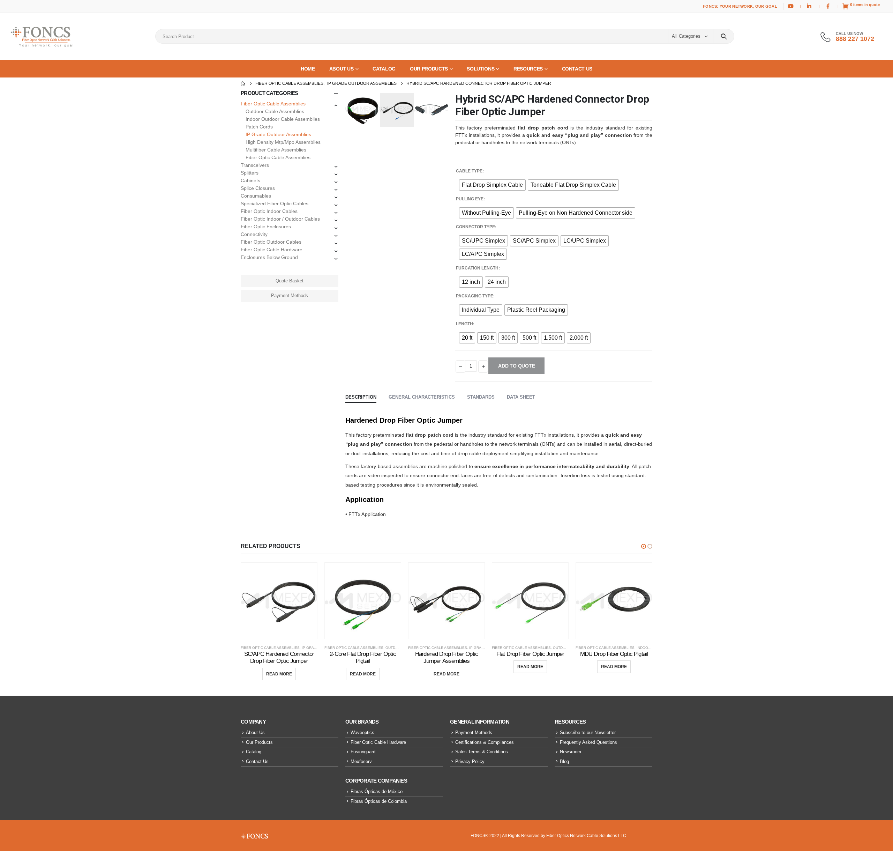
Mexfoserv (361, 761)
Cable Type (469, 171)
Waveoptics (362, 732)
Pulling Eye (469, 199)
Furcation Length (477, 268)
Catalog (253, 751)
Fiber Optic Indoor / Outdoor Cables (280, 219)
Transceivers (255, 165)
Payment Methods (289, 295)
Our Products (259, 742)
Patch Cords (259, 127)
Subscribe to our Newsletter (588, 732)
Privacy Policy (470, 761)
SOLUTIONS (480, 69)
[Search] (723, 36)
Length (464, 323)
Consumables (256, 196)
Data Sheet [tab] (521, 397)
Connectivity (254, 234)
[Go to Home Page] (243, 83)
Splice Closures (258, 188)
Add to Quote (516, 366)
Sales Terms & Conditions (481, 751)
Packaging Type (474, 296)
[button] (643, 546)
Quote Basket (289, 280)
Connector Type (475, 226)
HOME (308, 69)
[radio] (492, 185)
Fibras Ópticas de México (377, 791)
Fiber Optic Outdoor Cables (271, 242)
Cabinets (250, 180)
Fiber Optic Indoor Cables (269, 211)
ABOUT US (341, 69)
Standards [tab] (481, 397)
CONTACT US (577, 69)
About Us (255, 732)
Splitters (249, 173)
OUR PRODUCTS (429, 69)
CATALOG (384, 69)
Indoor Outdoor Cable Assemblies (283, 119)
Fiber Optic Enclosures (266, 226)
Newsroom (570, 751)
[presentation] (347, 110)
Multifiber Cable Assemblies (276, 150)
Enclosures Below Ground (269, 257)
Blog (564, 761)
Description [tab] (360, 397)
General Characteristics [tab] (422, 397)
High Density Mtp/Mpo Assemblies (283, 142)
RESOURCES (528, 69)
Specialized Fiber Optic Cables (274, 203)
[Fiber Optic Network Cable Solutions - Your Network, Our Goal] (42, 36)
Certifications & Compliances (484, 742)
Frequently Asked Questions (588, 742)
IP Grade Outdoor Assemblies (278, 134)
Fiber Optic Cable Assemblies (273, 103)
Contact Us (257, 761)
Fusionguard (363, 751)
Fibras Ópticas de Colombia (379, 801)
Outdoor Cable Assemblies (275, 111)
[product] (279, 601)
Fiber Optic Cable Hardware (271, 249)
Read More (279, 674)
